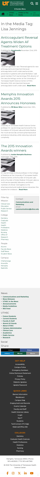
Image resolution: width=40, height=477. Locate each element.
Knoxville (4, 263)
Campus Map (20, 400)
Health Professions (20, 442)
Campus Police (20, 367)
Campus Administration (12, 328)
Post (13, 350)
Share (33, 350)
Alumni (3, 247)
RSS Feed (6, 308)
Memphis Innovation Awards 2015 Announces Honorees (18, 98)
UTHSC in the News (10, 301)
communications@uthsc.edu (27, 209)
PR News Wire (16, 107)
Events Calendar (20, 406)
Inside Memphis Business (21, 154)
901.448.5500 (12, 461)
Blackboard (20, 397)
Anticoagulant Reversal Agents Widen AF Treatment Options (19, 42)
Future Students (9, 316)
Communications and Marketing (16, 297)
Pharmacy (5, 239)
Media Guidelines (10, 306)
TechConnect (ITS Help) (20, 424)
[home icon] (2, 14)
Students (20, 421)
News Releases (9, 299)
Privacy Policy (20, 379)
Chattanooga (6, 261)
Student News (6, 254)
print (33, 353)
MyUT (20, 418)
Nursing (4, 232)
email (20, 353)
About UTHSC (8, 326)
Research (4, 211)
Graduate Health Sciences (20, 439)
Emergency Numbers (20, 370)
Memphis (4, 266)
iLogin (20, 415)
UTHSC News (11, 14)
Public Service (6, 209)
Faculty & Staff (9, 321)
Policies (20, 376)
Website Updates (20, 382)
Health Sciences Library (20, 412)
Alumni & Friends (10, 323)
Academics (7, 333)
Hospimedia (16, 50)
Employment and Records (20, 403)
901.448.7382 (27, 461)
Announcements (9, 304)
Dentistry (4, 218)
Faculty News (6, 249)
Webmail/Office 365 (20, 427)
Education (5, 206)
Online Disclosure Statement (20, 373)
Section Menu (21, 9)
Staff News (5, 251)
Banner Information (20, 394)
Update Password (20, 385)
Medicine (4, 230)
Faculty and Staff (20, 409)
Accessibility (20, 364)
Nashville (4, 268)
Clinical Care (5, 204)
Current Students (10, 318)
